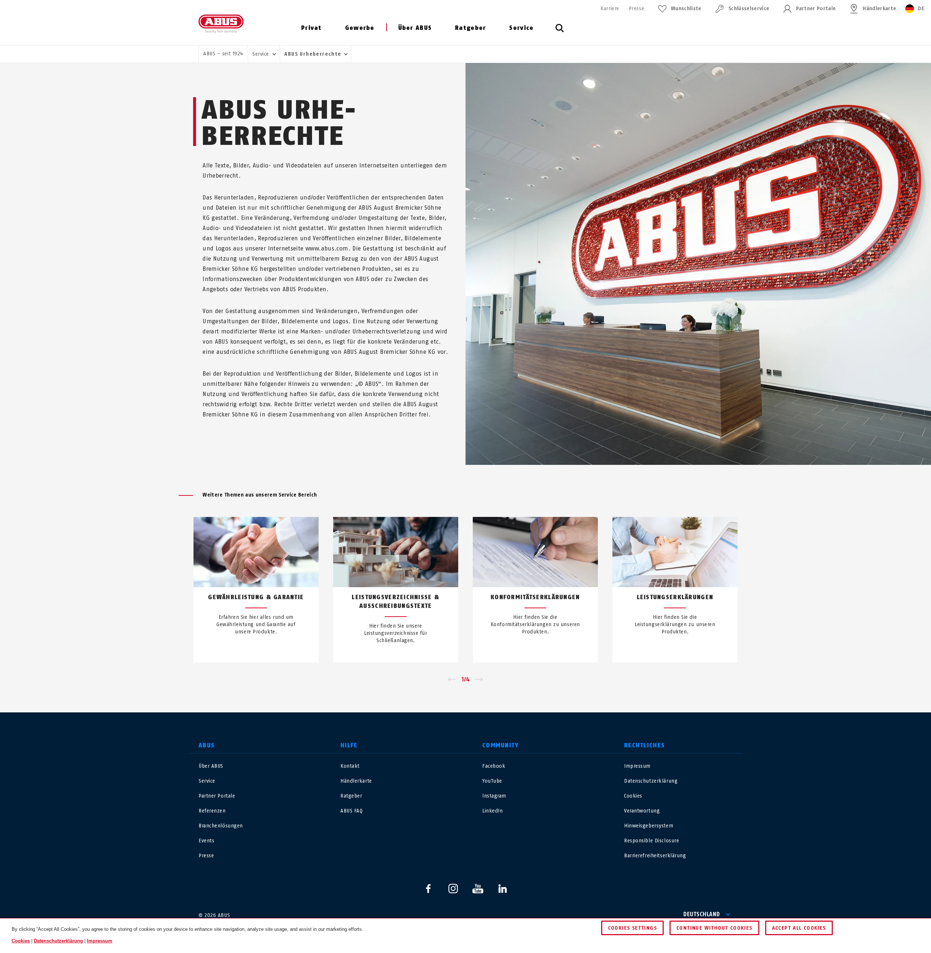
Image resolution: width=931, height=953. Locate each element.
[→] (479, 680)
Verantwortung (642, 811)
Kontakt (350, 766)
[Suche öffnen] (559, 32)
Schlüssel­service (748, 8)
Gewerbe (360, 27)
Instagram (494, 796)
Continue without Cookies (714, 928)
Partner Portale (816, 8)
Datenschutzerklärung (651, 781)
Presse (636, 8)
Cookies (633, 796)
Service (521, 27)
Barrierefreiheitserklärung (655, 856)
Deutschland (701, 914)
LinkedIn (492, 811)
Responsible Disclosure (651, 841)
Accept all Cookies (799, 928)
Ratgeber (470, 27)
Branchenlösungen (221, 826)
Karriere (609, 8)
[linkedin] (502, 888)
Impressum (637, 766)
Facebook (493, 766)
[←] (452, 680)
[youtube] (478, 888)
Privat (311, 27)
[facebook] (428, 888)
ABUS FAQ (351, 811)
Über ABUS (415, 27)
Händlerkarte (879, 8)
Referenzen (212, 811)
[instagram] (453, 888)
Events (206, 841)
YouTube (492, 781)
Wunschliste (686, 8)
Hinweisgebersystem (648, 826)
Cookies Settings (632, 928)
